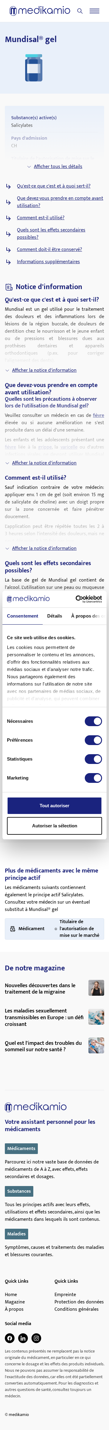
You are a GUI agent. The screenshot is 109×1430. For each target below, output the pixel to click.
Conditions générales (76, 1309)
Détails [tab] (54, 615)
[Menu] (94, 11)
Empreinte (65, 1295)
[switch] (93, 740)
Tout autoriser (54, 805)
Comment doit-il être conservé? (49, 249)
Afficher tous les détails (58, 167)
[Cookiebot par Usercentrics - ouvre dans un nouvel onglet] (77, 599)
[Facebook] (10, 1338)
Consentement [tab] (22, 615)
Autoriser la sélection (54, 825)
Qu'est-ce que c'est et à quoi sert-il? (54, 186)
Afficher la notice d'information (44, 370)
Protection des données (79, 1302)
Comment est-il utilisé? (40, 218)
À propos (14, 1309)
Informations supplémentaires (48, 262)
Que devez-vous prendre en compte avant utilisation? (60, 202)
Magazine (15, 1302)
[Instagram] (36, 1338)
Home (11, 1295)
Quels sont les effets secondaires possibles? (51, 234)
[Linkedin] (23, 1338)
